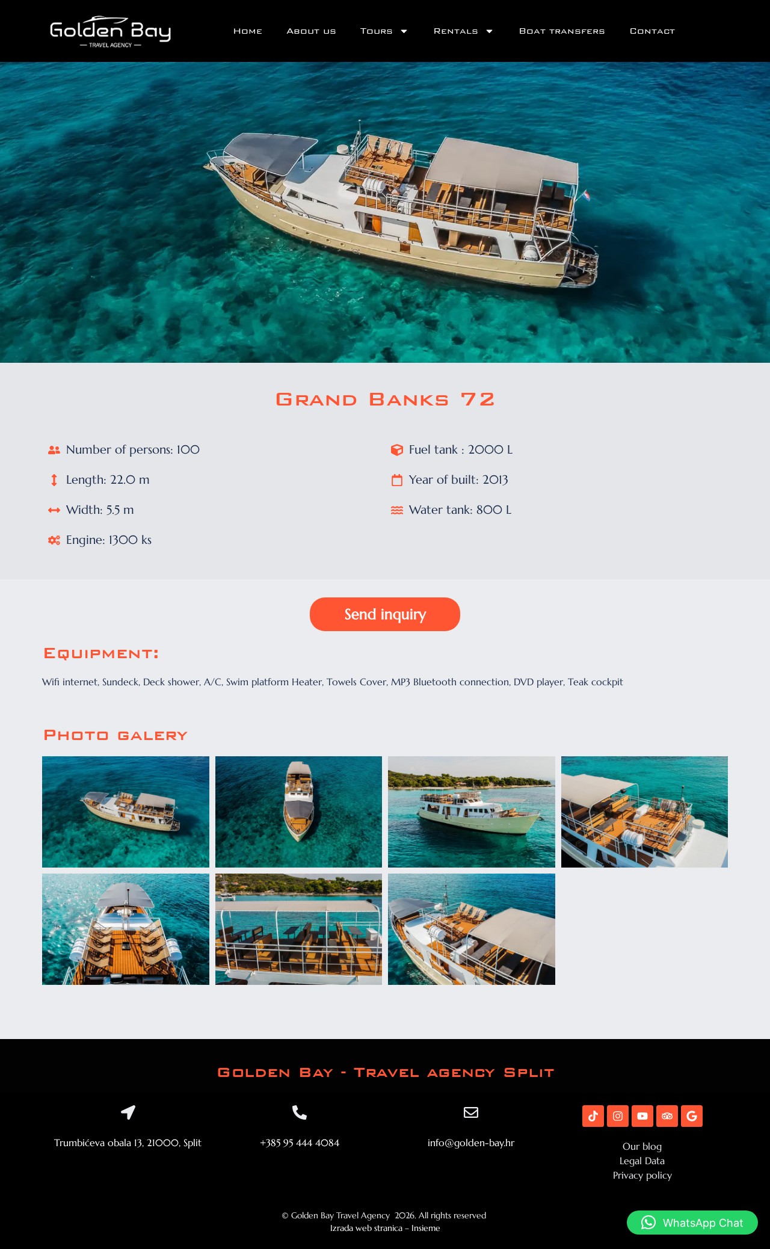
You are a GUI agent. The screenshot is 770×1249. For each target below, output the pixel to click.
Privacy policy (642, 1175)
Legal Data (642, 1161)
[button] (692, 1222)
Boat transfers (562, 31)
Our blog (642, 1146)
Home (247, 31)
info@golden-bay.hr (471, 1142)
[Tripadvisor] (667, 1116)
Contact (652, 31)
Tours (376, 31)
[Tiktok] (593, 1116)
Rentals (455, 31)
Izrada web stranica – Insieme (385, 1228)
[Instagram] (618, 1116)
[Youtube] (642, 1116)
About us (311, 31)
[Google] (692, 1116)
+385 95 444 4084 (299, 1142)
